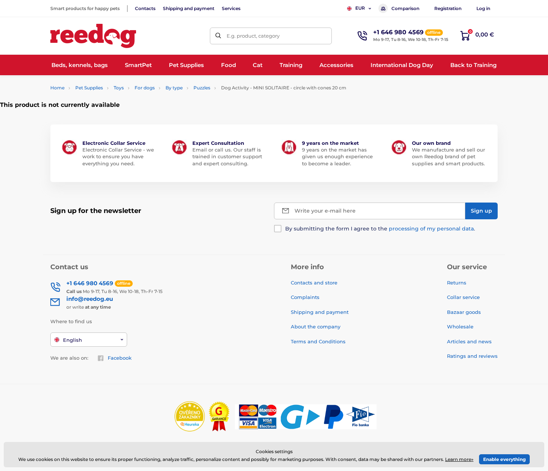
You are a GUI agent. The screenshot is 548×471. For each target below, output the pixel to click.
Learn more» (459, 459)
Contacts (145, 8)
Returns (456, 283)
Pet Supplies (89, 87)
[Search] (218, 36)
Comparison (405, 8)
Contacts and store (314, 283)
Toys (119, 87)
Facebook (120, 358)
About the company (315, 327)
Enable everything (504, 459)
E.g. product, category (253, 36)
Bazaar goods (464, 312)
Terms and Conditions (318, 341)
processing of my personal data (431, 228)
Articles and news (469, 341)
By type (174, 87)
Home (57, 87)
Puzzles (201, 87)
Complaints (305, 297)
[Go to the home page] (93, 36)
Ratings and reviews (472, 356)
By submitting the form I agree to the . (380, 228)
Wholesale (460, 327)
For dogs (145, 87)
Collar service (463, 297)
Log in (483, 8)
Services (231, 8)
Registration (448, 8)
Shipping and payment (188, 8)
